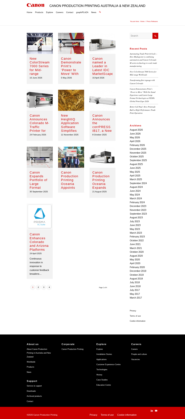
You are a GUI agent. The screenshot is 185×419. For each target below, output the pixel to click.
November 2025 (138, 153)
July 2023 (135, 221)
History (99, 375)
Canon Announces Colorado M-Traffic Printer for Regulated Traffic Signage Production (39, 131)
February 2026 (137, 145)
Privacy (133, 311)
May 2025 (135, 172)
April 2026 (135, 141)
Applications (101, 359)
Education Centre (103, 385)
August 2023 (136, 217)
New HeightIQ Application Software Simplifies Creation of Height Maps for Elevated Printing (71, 131)
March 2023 (136, 233)
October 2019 (137, 275)
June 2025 (135, 168)
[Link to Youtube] (156, 410)
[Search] (100, 8)
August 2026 (136, 130)
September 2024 (138, 183)
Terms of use (135, 316)
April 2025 (135, 175)
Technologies (101, 369)
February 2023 (137, 236)
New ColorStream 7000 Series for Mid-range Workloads (40, 68)
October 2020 (137, 252)
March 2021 (136, 248)
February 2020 (137, 267)
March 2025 (136, 179)
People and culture (139, 354)
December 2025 (138, 149)
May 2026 (135, 137)
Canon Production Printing (72, 349)
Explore (99, 349)
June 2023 (135, 225)
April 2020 (135, 263)
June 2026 (135, 133)
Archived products (34, 396)
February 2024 (137, 202)
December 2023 (138, 206)
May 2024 (135, 194)
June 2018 (135, 286)
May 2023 (135, 229)
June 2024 (135, 191)
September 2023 (138, 214)
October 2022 (137, 240)
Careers (134, 349)
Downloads (31, 391)
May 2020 (135, 259)
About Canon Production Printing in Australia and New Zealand (39, 353)
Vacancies (135, 359)
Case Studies (102, 380)
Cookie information (137, 321)
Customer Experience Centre (108, 364)
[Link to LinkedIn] (152, 410)
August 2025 (136, 164)
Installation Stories (104, 354)
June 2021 (135, 244)
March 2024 (136, 198)
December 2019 (138, 271)
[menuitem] (29, 8)
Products (30, 367)
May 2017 (135, 294)
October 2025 (137, 156)
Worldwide (31, 362)
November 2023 (138, 210)
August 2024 (136, 187)
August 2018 (136, 278)
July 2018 (135, 282)
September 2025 (138, 160)
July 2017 (135, 290)
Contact (30, 401)
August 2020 (136, 256)
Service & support (34, 386)
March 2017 (136, 297)
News (29, 372)
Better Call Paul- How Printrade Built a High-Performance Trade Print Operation (143, 109)
